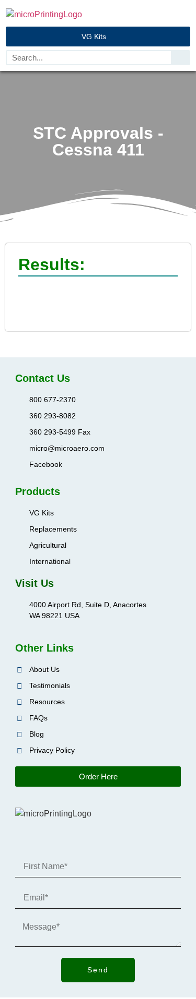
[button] (183, 14)
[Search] (180, 57)
